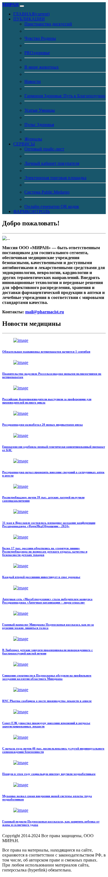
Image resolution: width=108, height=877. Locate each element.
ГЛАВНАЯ (31, 14)
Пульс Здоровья (39, 124)
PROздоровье (37, 52)
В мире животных (41, 67)
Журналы (33, 139)
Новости (32, 81)
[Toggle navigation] (22, 6)
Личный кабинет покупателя (51, 163)
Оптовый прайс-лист (44, 149)
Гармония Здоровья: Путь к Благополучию (64, 95)
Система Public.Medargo (47, 192)
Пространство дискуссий (48, 24)
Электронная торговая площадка (55, 177)
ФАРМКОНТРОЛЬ (31, 211)
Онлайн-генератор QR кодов (51, 206)
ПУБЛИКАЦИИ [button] (29, 19)
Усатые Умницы (39, 110)
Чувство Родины (40, 38)
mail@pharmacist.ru (44, 311)
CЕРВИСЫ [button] (24, 144)
